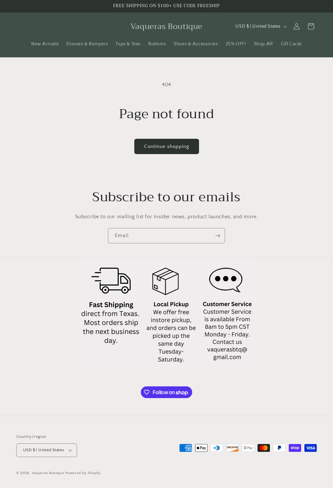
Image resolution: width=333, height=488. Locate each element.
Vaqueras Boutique (48, 473)
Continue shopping (166, 146)
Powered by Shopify (83, 473)
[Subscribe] (217, 235)
